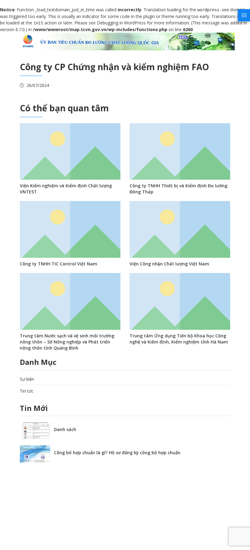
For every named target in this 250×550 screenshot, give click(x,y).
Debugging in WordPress (121, 23)
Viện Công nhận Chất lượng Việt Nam (169, 264)
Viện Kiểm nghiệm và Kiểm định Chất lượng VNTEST (66, 189)
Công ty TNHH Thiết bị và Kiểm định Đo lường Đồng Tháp (178, 189)
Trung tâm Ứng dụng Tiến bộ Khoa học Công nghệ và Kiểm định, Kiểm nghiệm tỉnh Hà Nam (179, 339)
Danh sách (65, 429)
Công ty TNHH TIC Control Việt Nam (58, 264)
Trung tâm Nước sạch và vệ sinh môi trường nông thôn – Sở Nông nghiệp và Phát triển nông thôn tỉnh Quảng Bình (67, 342)
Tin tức (27, 391)
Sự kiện (27, 379)
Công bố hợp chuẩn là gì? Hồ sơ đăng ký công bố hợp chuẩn (117, 452)
